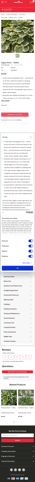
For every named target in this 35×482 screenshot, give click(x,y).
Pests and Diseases (10, 332)
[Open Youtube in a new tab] (19, 469)
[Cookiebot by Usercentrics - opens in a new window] (26, 212)
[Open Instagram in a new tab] (15, 469)
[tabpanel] (9, 404)
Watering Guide (8, 299)
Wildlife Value (8, 336)
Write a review (18, 65)
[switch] (30, 246)
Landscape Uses (9, 322)
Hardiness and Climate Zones (13, 286)
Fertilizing (7, 304)
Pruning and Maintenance (12, 313)
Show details (26, 263)
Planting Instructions (10, 309)
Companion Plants (9, 327)
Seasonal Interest (9, 318)
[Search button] (6, 2)
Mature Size (7, 281)
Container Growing (9, 341)
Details (4, 137)
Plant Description (9, 276)
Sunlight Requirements (11, 290)
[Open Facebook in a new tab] (11, 469)
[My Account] (31, 2)
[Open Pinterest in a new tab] (23, 469)
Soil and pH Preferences (11, 295)
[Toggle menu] (2, 2)
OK (17, 268)
